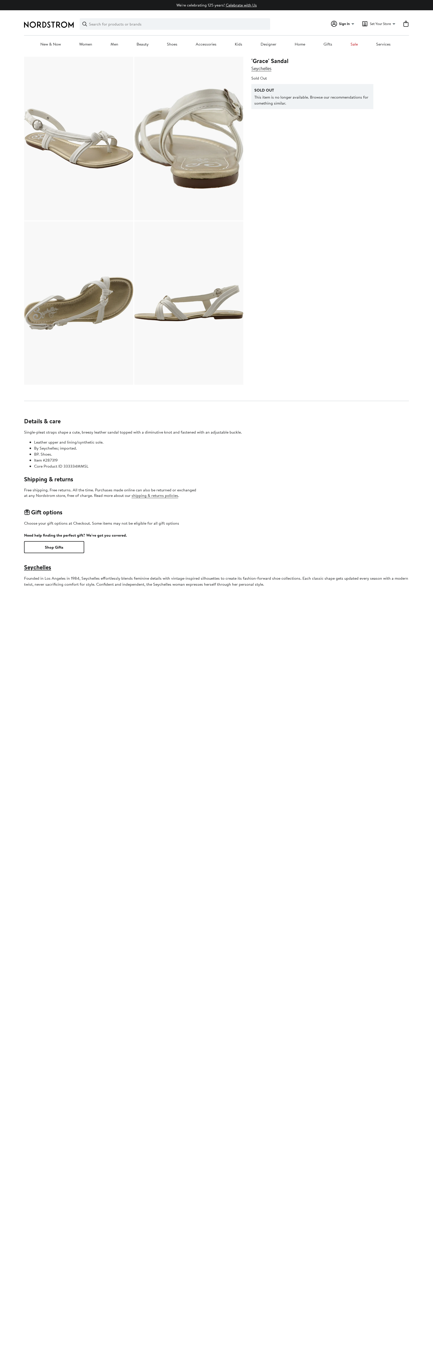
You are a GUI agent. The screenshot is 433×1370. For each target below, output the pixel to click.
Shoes (172, 44)
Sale (354, 44)
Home (300, 44)
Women (85, 44)
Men (114, 44)
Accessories (206, 44)
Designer (268, 44)
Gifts (327, 44)
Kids (238, 44)
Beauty (143, 44)
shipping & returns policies (155, 495)
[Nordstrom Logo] (49, 25)
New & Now (50, 44)
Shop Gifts (54, 547)
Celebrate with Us (241, 5)
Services (383, 44)
